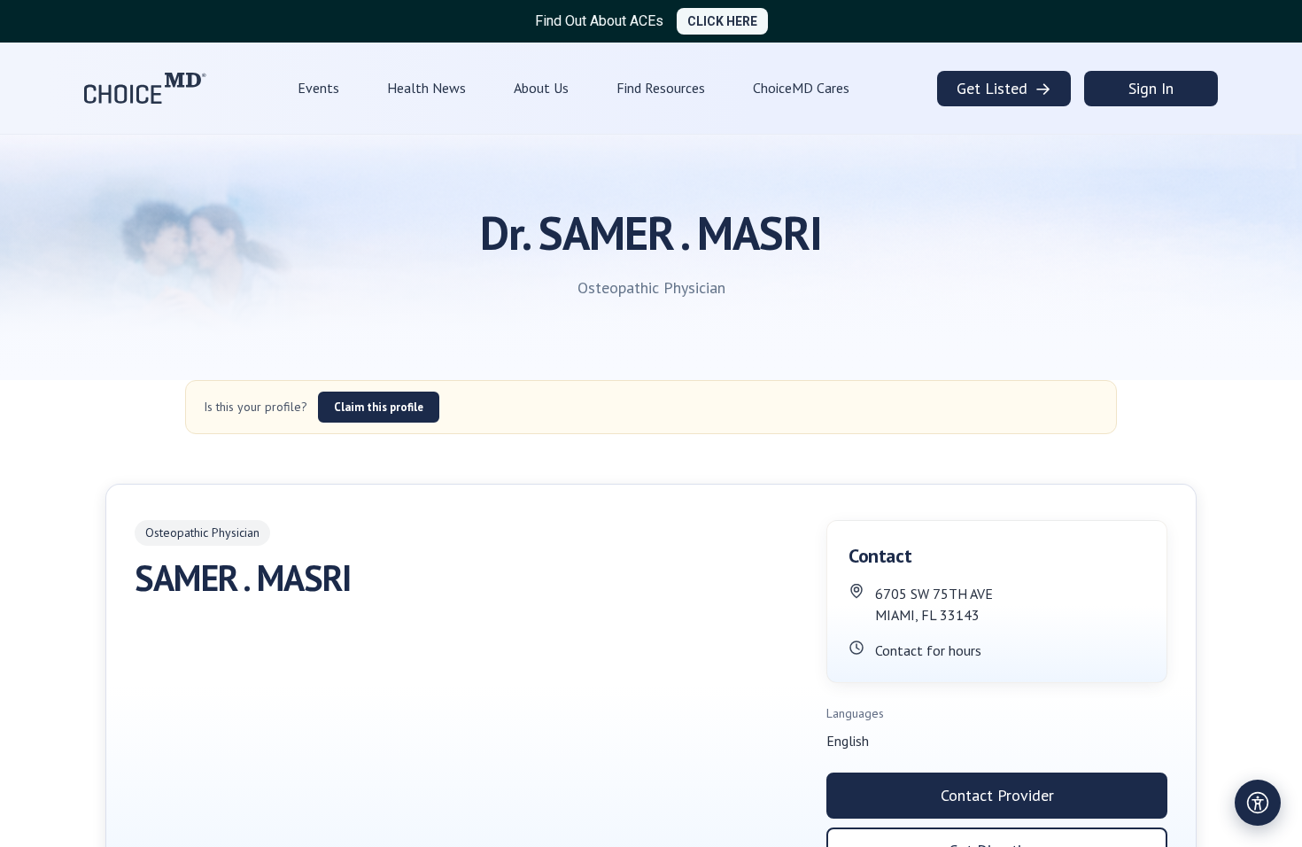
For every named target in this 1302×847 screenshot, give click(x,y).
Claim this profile (378, 407)
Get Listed (1004, 88)
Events (318, 88)
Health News (426, 88)
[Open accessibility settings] (1258, 803)
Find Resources (660, 88)
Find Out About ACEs (599, 20)
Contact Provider (997, 795)
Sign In (1151, 88)
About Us (541, 88)
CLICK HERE (722, 21)
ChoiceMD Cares (801, 88)
